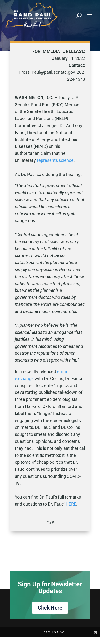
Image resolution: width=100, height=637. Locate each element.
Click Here (50, 608)
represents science (55, 160)
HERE (71, 504)
